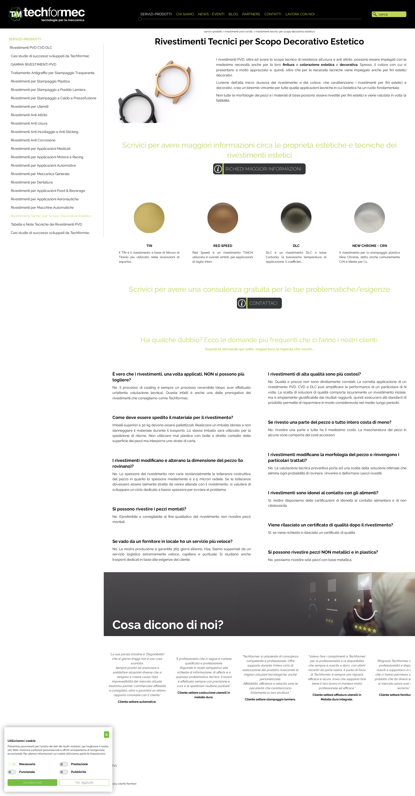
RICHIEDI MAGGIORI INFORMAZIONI (263, 169)
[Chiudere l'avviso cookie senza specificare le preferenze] (106, 734)
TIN (149, 246)
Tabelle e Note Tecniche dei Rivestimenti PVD (46, 224)
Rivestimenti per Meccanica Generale (40, 174)
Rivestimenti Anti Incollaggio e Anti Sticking (44, 132)
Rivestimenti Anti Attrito (29, 115)
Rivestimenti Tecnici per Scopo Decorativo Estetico (51, 216)
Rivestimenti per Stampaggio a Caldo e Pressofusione (53, 98)
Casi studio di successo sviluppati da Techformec (50, 56)
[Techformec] (47, 14)
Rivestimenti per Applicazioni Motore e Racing (47, 157)
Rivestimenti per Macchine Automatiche (42, 207)
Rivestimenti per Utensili (29, 106)
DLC (296, 246)
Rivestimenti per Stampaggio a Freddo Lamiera (48, 90)
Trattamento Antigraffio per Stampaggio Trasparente (52, 73)
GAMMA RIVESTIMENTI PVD (33, 64)
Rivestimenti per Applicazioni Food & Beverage (48, 191)
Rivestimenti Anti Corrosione (33, 140)
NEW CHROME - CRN (369, 246)
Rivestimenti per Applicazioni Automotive (43, 165)
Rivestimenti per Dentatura (32, 182)
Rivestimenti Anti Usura (29, 123)
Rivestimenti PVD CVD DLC (31, 48)
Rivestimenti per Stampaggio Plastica (40, 81)
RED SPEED (222, 246)
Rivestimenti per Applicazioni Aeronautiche (44, 199)
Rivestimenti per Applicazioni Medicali (40, 149)
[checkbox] (12, 764)
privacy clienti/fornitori (122, 783)
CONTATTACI (263, 303)
